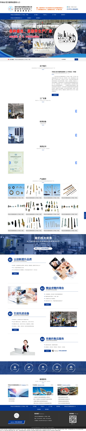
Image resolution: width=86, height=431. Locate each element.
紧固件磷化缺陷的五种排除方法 (64, 399)
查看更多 (55, 94)
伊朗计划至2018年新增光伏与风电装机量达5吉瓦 (42, 403)
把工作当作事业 (12, 401)
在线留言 (29, 18)
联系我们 (38, 18)
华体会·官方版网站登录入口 (10, 2)
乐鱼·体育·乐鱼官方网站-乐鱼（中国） (11, 430)
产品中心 (45, 14)
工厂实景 (54, 14)
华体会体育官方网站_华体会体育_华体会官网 (27, 430)
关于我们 (36, 14)
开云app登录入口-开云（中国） (21, 429)
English (75, 6)
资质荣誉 (63, 14)
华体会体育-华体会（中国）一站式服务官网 (65, 429)
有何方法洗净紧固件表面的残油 (64, 403)
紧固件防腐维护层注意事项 (63, 397)
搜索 (76, 59)
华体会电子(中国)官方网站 (55, 430)
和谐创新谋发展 (12, 399)
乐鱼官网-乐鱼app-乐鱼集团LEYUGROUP (43, 430)
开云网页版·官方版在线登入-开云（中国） (49, 429)
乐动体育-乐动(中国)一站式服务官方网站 (7, 429)
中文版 (72, 6)
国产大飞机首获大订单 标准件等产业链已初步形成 (43, 399)
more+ (27, 384)
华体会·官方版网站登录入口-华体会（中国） (20, 14)
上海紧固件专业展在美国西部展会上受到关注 (42, 397)
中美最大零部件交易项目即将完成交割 (41, 401)
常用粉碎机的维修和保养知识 (63, 401)
